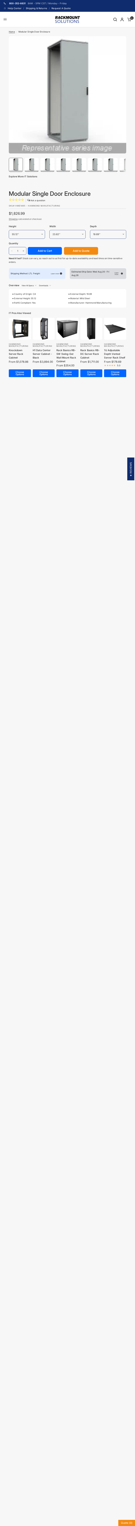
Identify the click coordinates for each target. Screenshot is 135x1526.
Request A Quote (61, 8)
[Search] (115, 19)
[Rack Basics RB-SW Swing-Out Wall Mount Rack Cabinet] (67, 329)
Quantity (13, 243)
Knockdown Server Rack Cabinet (16, 354)
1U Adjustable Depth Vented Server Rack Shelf (114, 354)
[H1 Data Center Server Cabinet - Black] (44, 329)
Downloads (43, 285)
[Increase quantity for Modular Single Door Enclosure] (23, 251)
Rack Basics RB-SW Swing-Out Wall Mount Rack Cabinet (66, 356)
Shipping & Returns (36, 8)
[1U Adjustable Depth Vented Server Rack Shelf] (115, 329)
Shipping (13, 219)
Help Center (14, 8)
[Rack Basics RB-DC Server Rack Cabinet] (91, 329)
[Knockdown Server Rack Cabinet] (20, 329)
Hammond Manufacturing (18, 345)
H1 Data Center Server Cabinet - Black (42, 354)
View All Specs (28, 285)
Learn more (55, 274)
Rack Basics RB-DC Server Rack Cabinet (90, 354)
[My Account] (122, 19)
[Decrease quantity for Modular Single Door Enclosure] (12, 251)
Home (12, 31)
